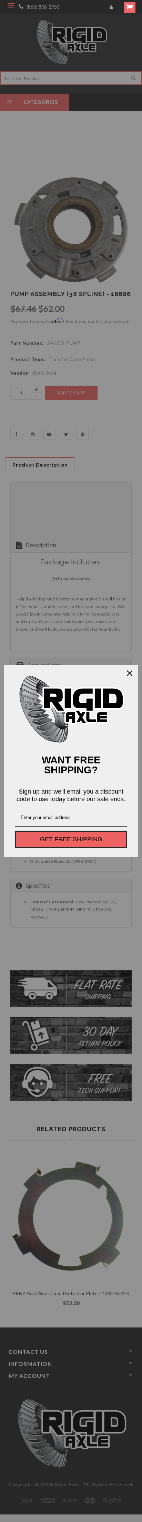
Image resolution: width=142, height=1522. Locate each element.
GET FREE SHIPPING (71, 839)
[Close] (129, 673)
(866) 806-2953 (43, 7)
